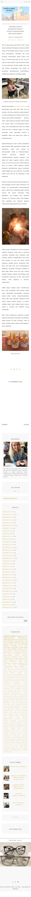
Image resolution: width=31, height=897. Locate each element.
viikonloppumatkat (22, 664)
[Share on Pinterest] (17, 369)
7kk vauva (16, 669)
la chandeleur (24, 707)
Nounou (17, 675)
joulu (9, 639)
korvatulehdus (7, 704)
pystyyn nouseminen (22, 721)
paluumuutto (12, 660)
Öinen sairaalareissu (19, 766)
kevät (13, 699)
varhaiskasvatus (23, 742)
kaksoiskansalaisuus (8, 696)
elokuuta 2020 (7, 533)
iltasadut (25, 690)
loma (12, 639)
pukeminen (24, 720)
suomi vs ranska (20, 731)
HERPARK (15, 889)
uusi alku (25, 739)
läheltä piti (9, 658)
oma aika (17, 644)
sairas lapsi (23, 645)
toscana (9, 649)
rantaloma (6, 726)
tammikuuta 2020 (8, 553)
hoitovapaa (24, 688)
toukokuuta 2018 (8, 607)
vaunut (5, 745)
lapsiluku (18, 709)
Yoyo (14, 679)
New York (17, 639)
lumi (5, 658)
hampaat (18, 652)
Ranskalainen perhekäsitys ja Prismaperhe (19, 786)
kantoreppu (16, 696)
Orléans (21, 675)
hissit (12, 688)
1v (24, 641)
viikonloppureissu (8, 666)
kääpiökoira (17, 707)
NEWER (4, 424)
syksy (26, 663)
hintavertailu (7, 688)
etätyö (12, 685)
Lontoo (8, 675)
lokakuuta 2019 (7, 561)
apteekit (23, 679)
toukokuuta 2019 (8, 574)
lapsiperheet (24, 709)
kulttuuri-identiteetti (8, 707)
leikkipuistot (10, 641)
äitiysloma (22, 666)
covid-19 (13, 652)
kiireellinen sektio (9, 701)
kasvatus (25, 653)
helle (5, 653)
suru (26, 731)
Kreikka (14, 674)
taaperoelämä (23, 647)
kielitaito (25, 699)
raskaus (13, 636)
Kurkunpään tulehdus (22, 674)
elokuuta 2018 (7, 599)
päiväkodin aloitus (22, 723)
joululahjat (6, 694)
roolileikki (12, 728)
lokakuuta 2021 (7, 512)
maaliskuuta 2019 (8, 580)
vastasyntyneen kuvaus (9, 743)
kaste (5, 698)
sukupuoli (21, 663)
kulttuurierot (7, 657)
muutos (16, 713)
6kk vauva (10, 669)
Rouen (14, 677)
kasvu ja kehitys (10, 698)
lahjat (5, 709)
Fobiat (25, 671)
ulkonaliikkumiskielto (9, 739)
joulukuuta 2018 (8, 588)
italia (15, 691)
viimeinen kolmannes (22, 748)
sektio (19, 729)
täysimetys (13, 737)
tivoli (5, 664)
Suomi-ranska (7, 652)
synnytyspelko (7, 647)
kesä (5, 642)
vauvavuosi (20, 649)
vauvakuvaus (7, 747)
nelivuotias (12, 40)
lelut (15, 710)
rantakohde (14, 645)
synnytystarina (13, 732)
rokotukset (6, 728)
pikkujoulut (17, 718)
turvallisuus (24, 735)
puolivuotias (6, 721)
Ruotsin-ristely (20, 677)
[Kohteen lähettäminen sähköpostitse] (20, 369)
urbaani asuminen (18, 739)
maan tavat (24, 642)
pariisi (17, 660)
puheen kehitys (23, 660)
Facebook (21, 671)
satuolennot (6, 729)
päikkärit (6, 723)
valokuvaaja (6, 742)
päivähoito (12, 723)
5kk (4, 669)
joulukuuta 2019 (8, 555)
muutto (11, 644)
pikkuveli (25, 718)
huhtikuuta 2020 (8, 544)
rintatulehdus (19, 726)
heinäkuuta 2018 (8, 602)
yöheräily (25, 750)
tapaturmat (6, 734)
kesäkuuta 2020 (7, 539)
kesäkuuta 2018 (7, 604)
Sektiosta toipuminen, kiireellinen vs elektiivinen (19, 777)
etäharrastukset (7, 685)
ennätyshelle (24, 680)
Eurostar (15, 671)
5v (6, 669)
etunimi (25, 683)
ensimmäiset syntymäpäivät (12, 682)
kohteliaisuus (19, 701)
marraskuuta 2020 (8, 525)
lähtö (11, 712)
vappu (18, 742)
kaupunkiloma (24, 698)
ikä (21, 690)
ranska (5, 661)
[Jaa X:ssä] (14, 369)
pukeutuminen (19, 641)
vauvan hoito (14, 747)
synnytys (6, 732)
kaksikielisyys (22, 638)
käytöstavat (17, 642)
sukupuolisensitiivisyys (9, 731)
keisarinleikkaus (8, 655)
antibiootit (18, 679)
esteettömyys (17, 683)
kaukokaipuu (17, 698)
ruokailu (19, 728)
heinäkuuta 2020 (8, 536)
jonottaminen (7, 693)
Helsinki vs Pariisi (13, 650)
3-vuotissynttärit (23, 667)
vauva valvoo (13, 745)
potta (19, 720)
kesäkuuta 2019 (7, 572)
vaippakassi (24, 740)
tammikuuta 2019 (8, 585)
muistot (6, 644)
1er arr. (12, 667)
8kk (21, 669)
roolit (26, 661)
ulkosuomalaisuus (9, 638)
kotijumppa (24, 704)
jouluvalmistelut (23, 694)
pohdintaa (6, 720)
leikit (11, 710)
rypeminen (24, 728)
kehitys (5, 699)
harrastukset (24, 652)
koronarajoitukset (23, 702)
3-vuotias (16, 667)
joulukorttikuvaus (16, 693)
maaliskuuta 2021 (8, 514)
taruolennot (13, 734)
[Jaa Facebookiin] (11, 369)
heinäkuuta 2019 (8, 569)
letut (19, 710)
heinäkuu (19, 686)
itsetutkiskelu (17, 653)
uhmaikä (20, 40)
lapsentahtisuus (11, 709)
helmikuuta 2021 (8, 517)
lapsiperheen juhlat (16, 657)
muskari (11, 713)
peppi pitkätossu (9, 717)
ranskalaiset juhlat (16, 661)
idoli (19, 690)
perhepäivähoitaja (8, 718)
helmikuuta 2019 (8, 583)
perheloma (24, 717)
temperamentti (7, 735)
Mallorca (25, 650)
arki (26, 641)
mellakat (19, 712)
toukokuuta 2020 (8, 542)
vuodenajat (6, 750)
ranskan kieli (24, 724)
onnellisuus (17, 715)
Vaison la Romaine (8, 679)
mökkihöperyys (23, 713)
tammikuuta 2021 (8, 520)
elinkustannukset (17, 680)
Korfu (20, 650)
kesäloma (10, 699)
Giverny (5, 672)
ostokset (22, 715)
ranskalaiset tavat (21, 636)
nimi (10, 715)
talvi (5, 649)
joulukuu (25, 693)
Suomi (25, 677)
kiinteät (17, 655)
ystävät (20, 750)
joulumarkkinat (14, 694)
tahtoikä (25, 732)
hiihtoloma (24, 686)
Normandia (12, 675)
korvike (13, 704)
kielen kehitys (19, 699)
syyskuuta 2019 (7, 563)
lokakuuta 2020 (7, 528)
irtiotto (5, 691)
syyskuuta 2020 (7, 531)
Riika (11, 677)
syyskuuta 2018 (7, 596)
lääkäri (14, 712)
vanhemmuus (13, 742)
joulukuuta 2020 (8, 522)
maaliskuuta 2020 (8, 547)
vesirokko (13, 748)
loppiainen (6, 712)
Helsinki (20, 672)
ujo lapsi (25, 737)
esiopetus (25, 682)
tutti (10, 664)
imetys (10, 653)
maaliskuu (15, 658)
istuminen (10, 691)
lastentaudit (6, 710)
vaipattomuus (18, 740)
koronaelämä (10, 642)
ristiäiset (25, 726)
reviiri (14, 726)
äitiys (10, 751)
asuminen (10, 680)
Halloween (12, 672)
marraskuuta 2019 (8, 558)
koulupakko (17, 705)
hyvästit (5, 690)
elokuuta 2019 (7, 566)
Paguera (25, 675)
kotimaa (5, 705)
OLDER (26, 424)
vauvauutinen (7, 748)
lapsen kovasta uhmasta (20, 106)
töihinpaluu (19, 737)
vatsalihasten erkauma (21, 743)
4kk (25, 649)
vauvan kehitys (23, 747)
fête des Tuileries (19, 685)
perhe (18, 717)
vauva (14, 664)
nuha (13, 715)
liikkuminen (24, 710)
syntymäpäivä (16, 647)
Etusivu (15, 817)
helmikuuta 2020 (8, 550)
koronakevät (15, 702)
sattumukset (15, 663)
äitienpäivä (6, 751)
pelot (26, 715)
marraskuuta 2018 (8, 591)
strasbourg (24, 729)
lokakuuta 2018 (7, 594)
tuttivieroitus (7, 737)
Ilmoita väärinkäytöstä (10, 498)
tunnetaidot (16, 735)
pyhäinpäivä (13, 721)
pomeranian (13, 720)
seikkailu (13, 729)
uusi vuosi (6, 740)
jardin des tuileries (22, 691)
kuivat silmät (24, 705)
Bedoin (10, 671)
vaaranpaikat (12, 740)
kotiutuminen (11, 705)
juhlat (5, 639)
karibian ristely (23, 696)
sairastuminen (7, 663)
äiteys (15, 666)
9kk (23, 669)
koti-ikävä (18, 704)
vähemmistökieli (13, 750)
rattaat (10, 726)
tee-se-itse (25, 734)
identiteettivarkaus (12, 690)
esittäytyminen (7, 683)
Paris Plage (6, 677)
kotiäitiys (24, 655)
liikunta (25, 657)
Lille (5, 675)
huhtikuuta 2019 (8, 577)
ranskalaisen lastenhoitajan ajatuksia (12, 724)
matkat (6, 636)
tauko (19, 734)
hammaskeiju (12, 686)
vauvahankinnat (23, 745)
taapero (20, 732)
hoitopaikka (18, 688)
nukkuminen (21, 658)
